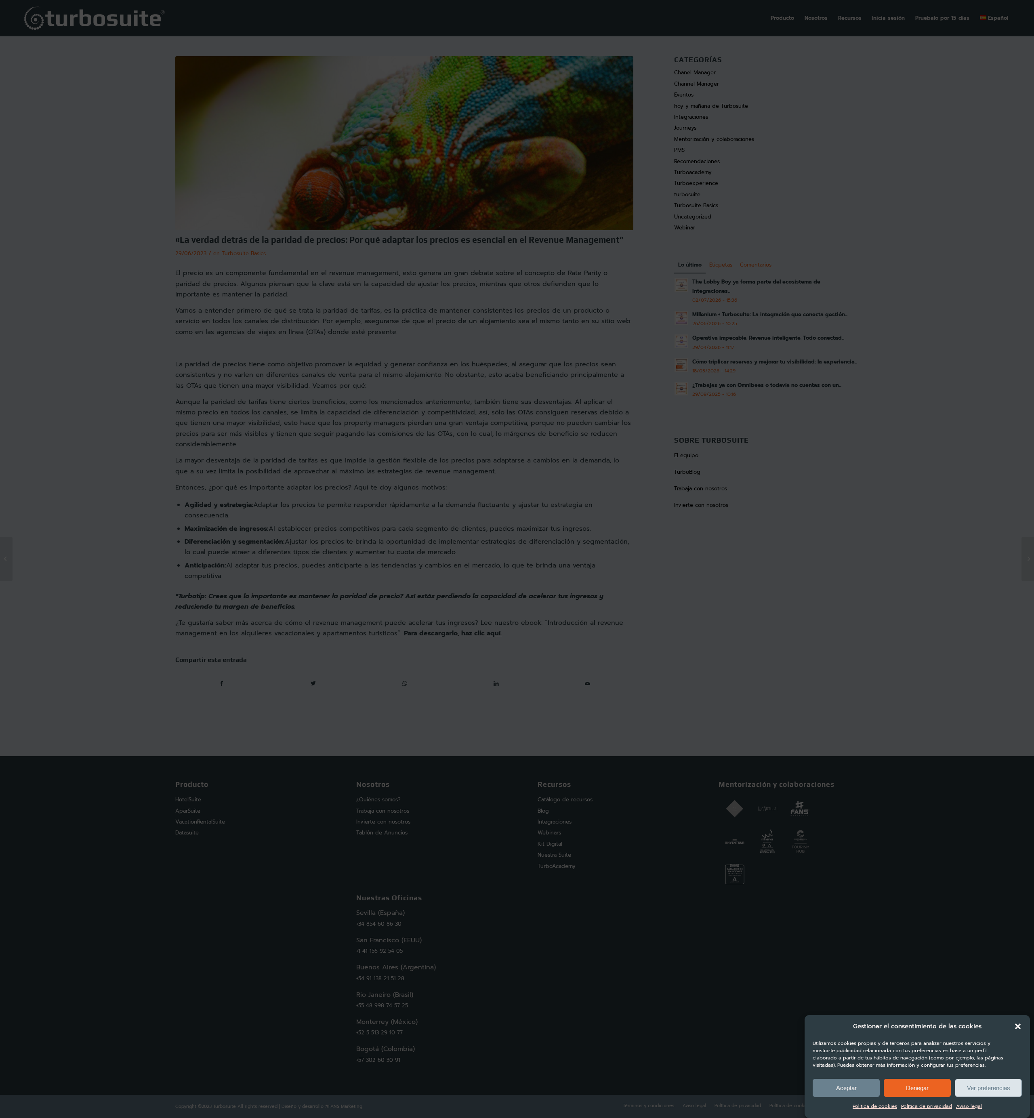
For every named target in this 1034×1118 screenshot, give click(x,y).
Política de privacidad (926, 1106)
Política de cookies (875, 1106)
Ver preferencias (988, 1087)
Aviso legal (969, 1106)
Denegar (917, 1087)
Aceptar (846, 1087)
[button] (1018, 1026)
